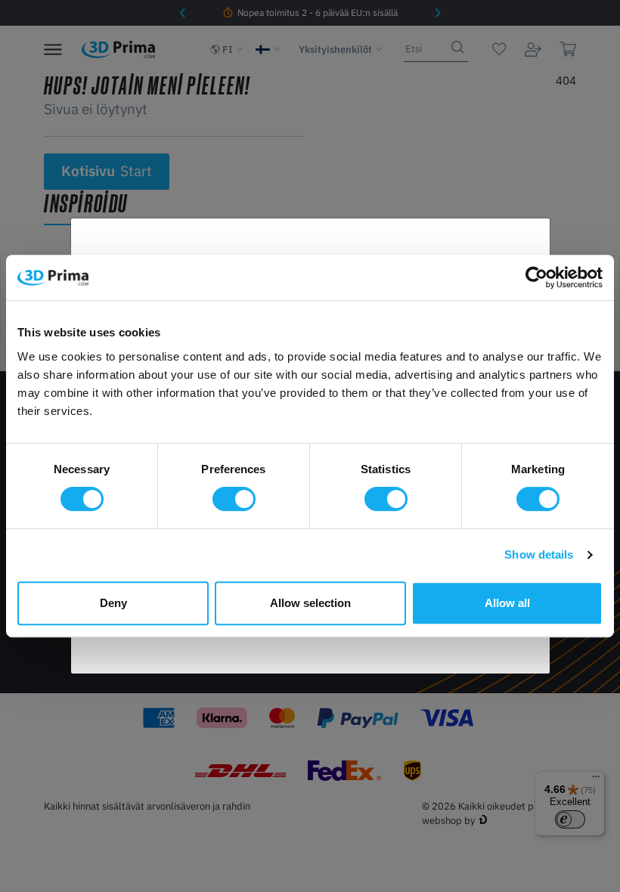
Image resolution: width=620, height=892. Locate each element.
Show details (538, 554)
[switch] (234, 499)
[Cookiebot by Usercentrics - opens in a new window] (536, 277)
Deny (113, 602)
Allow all (507, 602)
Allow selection (310, 602)
